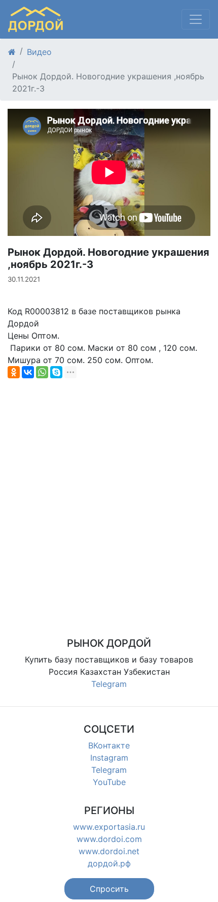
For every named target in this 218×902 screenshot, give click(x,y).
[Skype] (56, 372)
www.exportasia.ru (109, 827)
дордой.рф (109, 863)
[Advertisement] (109, 495)
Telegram (109, 684)
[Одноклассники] (14, 372)
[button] (109, 889)
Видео (39, 52)
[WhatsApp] (42, 372)
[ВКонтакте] (28, 372)
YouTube (109, 782)
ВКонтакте (109, 745)
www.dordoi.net (109, 851)
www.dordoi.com (109, 839)
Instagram (109, 758)
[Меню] (195, 19)
